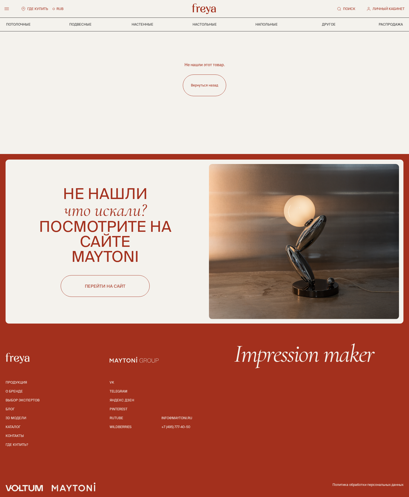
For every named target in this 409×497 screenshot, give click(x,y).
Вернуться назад (204, 85)
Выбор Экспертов (23, 400)
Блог (10, 409)
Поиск (349, 9)
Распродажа (391, 24)
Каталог (13, 427)
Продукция (16, 382)
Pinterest (118, 409)
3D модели (16, 418)
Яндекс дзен (122, 400)
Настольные (205, 24)
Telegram (118, 391)
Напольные (266, 24)
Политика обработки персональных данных (367, 484)
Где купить (37, 9)
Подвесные (80, 24)
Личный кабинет (389, 9)
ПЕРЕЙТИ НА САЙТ (105, 286)
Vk (112, 382)
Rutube (116, 418)
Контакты (15, 436)
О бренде (14, 391)
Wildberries (121, 427)
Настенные (142, 24)
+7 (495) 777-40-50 (175, 427)
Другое (329, 24)
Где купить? (17, 444)
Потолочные (18, 24)
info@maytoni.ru (176, 418)
